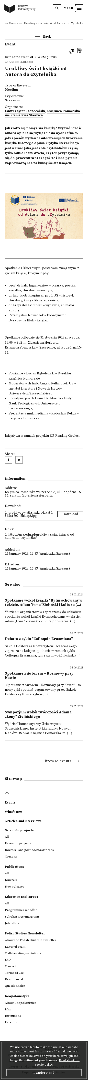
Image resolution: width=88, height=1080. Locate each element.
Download (70, 514)
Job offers (12, 923)
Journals (11, 880)
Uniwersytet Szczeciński (25, 111)
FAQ (8, 960)
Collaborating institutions (23, 953)
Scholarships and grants (22, 917)
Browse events (58, 761)
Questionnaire (15, 986)
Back (47, 37)
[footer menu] (8, 794)
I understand (44, 1073)
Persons (11, 1022)
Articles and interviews (23, 821)
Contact (10, 966)
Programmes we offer (21, 910)
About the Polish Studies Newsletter (30, 940)
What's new (13, 812)
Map (8, 1009)
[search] (57, 8)
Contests (11, 856)
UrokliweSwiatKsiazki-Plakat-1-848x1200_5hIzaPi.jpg (29, 514)
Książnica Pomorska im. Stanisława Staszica (42, 113)
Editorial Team (15, 947)
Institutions (13, 1016)
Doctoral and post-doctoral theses (29, 850)
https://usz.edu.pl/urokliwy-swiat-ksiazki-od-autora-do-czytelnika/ (40, 536)
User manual (14, 979)
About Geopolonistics (20, 1003)
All (7, 837)
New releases (14, 887)
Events (13, 23)
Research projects (18, 843)
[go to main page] (21, 9)
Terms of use (14, 973)
